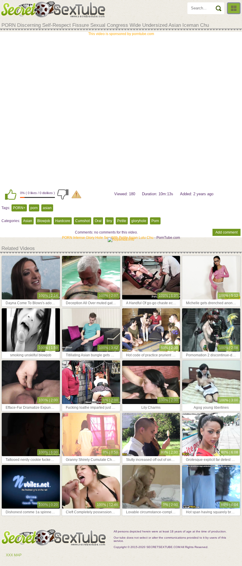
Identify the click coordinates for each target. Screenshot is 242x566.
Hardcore (62, 221)
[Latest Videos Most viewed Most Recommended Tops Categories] (234, 8)
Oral (98, 221)
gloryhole (138, 221)
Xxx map (14, 555)
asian (47, 208)
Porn (155, 221)
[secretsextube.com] (53, 9)
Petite (121, 221)
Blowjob (43, 221)
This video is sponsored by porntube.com (121, 34)
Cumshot (82, 221)
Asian (27, 221)
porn (34, 208)
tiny (109, 221)
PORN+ (19, 208)
